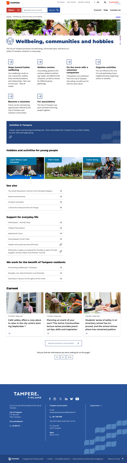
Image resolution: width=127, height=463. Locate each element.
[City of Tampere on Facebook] (50, 399)
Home (8, 17)
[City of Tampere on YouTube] (77, 399)
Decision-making (84, 2)
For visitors (61, 2)
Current (97, 10)
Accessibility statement (62, 459)
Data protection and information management (88, 459)
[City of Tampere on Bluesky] (71, 399)
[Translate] (105, 2)
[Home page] (14, 2)
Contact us (115, 10)
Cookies (50, 459)
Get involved (71, 2)
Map (106, 10)
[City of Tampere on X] (60, 399)
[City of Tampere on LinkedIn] (66, 399)
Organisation (95, 405)
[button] (57, 357)
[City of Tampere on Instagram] (54, 399)
